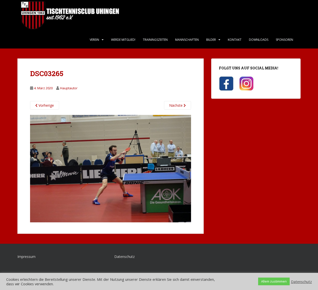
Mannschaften (187, 40)
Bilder (211, 40)
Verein (94, 40)
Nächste (176, 105)
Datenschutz (124, 256)
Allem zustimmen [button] (274, 281)
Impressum (26, 256)
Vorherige (46, 105)
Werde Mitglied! (123, 40)
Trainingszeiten (155, 40)
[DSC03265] (110, 168)
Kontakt (234, 40)
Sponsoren (284, 40)
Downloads (258, 40)
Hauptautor (69, 88)
